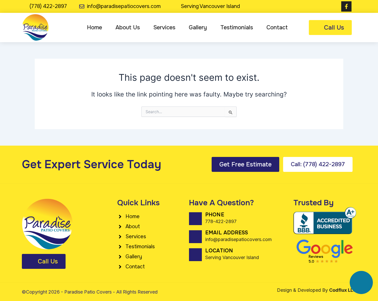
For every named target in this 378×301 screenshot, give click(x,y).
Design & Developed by (316, 290)
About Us (127, 27)
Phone (214, 214)
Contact (277, 27)
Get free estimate (245, 164)
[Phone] (195, 218)
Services (164, 27)
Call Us (334, 27)
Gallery (198, 27)
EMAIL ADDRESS (226, 232)
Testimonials (236, 27)
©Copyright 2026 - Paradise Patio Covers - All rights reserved (90, 292)
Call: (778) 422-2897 (318, 164)
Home (94, 27)
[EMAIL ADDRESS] (195, 236)
